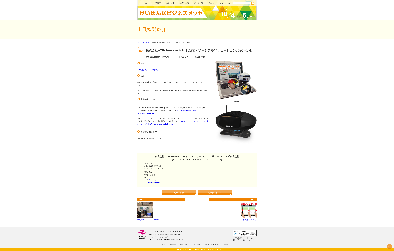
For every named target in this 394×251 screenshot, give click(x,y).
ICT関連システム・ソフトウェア (148, 70)
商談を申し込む (179, 193)
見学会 (211, 3)
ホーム (144, 3)
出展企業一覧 (198, 3)
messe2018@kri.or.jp (176, 239)
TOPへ (389, 246)
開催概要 (157, 3)
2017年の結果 (184, 3)
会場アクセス (225, 3)
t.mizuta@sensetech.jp (157, 180)
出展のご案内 (171, 3)
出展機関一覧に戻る (215, 193)
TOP (138, 42)
